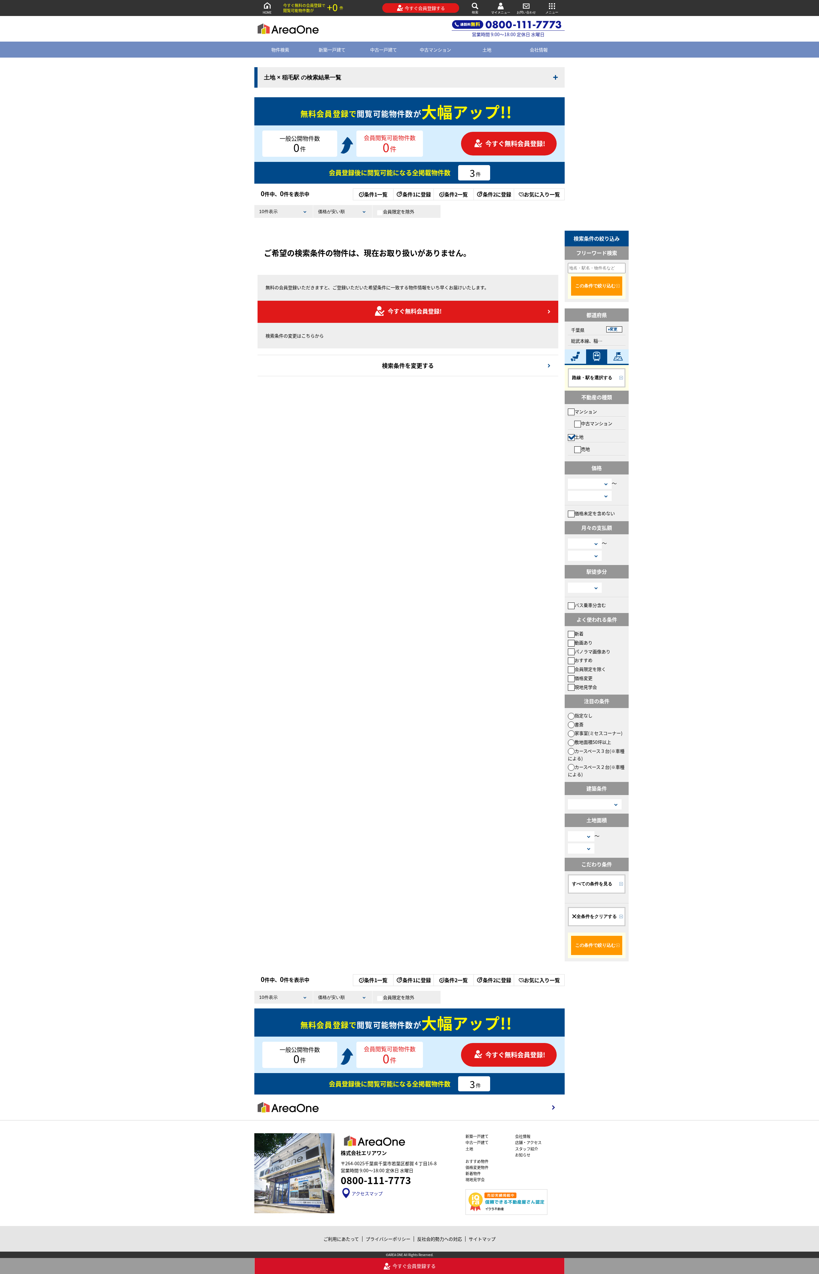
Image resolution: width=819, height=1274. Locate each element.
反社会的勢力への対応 (439, 1239)
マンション (586, 411)
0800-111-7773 (376, 1180)
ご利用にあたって (341, 1239)
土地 (486, 49)
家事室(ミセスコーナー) (599, 733)
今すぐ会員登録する (425, 8)
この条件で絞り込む (595, 285)
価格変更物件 (477, 1167)
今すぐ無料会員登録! (515, 143)
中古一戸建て (383, 49)
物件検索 (280, 49)
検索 (475, 12)
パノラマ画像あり (592, 651)
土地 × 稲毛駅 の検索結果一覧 (302, 77)
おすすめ (583, 660)
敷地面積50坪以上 (593, 742)
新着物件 (473, 1173)
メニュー (551, 12)
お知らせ (522, 1155)
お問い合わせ (526, 12)
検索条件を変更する (408, 365)
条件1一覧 (375, 194)
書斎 (579, 724)
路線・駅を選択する (592, 377)
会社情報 (539, 49)
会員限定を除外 (398, 211)
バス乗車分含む (590, 605)
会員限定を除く (590, 669)
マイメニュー (500, 12)
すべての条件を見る (592, 883)
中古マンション (435, 49)
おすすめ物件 (477, 1161)
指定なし (583, 715)
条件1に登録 (416, 194)
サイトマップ (482, 1239)
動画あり (583, 642)
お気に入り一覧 (542, 194)
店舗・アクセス (528, 1142)
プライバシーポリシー (388, 1239)
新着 (579, 633)
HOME (267, 12)
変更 (613, 329)
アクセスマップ (367, 1193)
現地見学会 (586, 687)
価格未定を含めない (595, 513)
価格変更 (583, 678)
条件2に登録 (497, 194)
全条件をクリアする (596, 916)
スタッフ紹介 (526, 1148)
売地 (585, 449)
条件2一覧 (456, 194)
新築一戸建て (332, 49)
